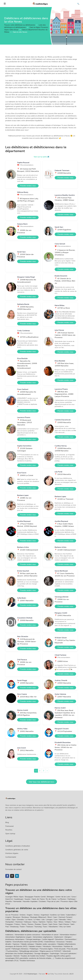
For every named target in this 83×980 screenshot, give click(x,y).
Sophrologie (54, 953)
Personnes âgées (46, 949)
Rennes (30, 924)
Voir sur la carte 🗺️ (41, 157)
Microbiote (47, 946)
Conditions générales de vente (16, 849)
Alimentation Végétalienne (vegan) (18, 937)
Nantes (49, 922)
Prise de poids (72, 949)
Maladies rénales (35, 946)
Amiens (22, 915)
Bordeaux (25, 917)
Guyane (27, 899)
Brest (50, 917)
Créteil (7, 919)
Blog (7, 822)
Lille (43, 919)
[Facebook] (7, 876)
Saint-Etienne (64, 924)
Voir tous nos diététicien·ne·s (41, 782)
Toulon (22, 926)
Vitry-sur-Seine (65, 926)
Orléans (68, 922)
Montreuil (18, 922)
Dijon (14, 919)
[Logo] (40, 3)
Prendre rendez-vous (28, 186)
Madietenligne (32, 974)
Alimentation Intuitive (68, 934)
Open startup (10, 833)
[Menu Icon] (5, 4)
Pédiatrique (34, 949)
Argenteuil (45, 915)
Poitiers (17, 924)
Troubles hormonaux (27, 960)
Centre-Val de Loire (62, 897)
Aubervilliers (71, 915)
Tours (45, 926)
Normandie (17, 901)
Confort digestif (48, 939)
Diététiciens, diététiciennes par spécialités (30, 931)
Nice (55, 922)
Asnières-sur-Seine (57, 915)
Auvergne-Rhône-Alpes (14, 897)
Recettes (8, 830)
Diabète (8, 942)
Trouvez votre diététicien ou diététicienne (19, 25)
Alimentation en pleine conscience (27, 934)
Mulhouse (27, 922)
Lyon (55, 919)
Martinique (71, 899)
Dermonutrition (70, 939)
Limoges (49, 919)
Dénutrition (59, 939)
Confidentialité (10, 857)
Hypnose (16, 944)
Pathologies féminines (20, 949)
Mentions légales (11, 853)
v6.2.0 (71, 974)
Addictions (9, 934)
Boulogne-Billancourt (38, 917)
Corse (73, 897)
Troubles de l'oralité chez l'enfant (33, 956)
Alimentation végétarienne (43, 937)
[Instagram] (12, 876)
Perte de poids (59, 949)
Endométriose (49, 942)
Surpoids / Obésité (12, 956)
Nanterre (42, 922)
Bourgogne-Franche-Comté (35, 897)
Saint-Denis (53, 924)
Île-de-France (51, 899)
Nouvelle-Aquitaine (30, 901)
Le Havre (28, 919)
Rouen (44, 924)
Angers (29, 915)
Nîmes (60, 922)
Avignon (8, 917)
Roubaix (38, 924)
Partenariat (9, 826)
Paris (74, 922)
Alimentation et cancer (50, 934)
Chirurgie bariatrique (33, 939)
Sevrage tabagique (41, 953)
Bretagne (50, 897)
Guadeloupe (18, 899)
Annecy (36, 915)
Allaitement (58, 937)
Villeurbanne (53, 926)
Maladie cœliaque (27, 944)
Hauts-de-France (38, 899)
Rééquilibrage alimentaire (28, 951)
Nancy (35, 922)
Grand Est (9, 899)
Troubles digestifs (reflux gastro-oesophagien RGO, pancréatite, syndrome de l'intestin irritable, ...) (38, 957)
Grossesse (60, 942)
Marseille (62, 919)
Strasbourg (14, 926)
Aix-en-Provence (11, 915)
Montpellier (9, 922)
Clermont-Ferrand (65, 917)
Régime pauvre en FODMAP (50, 951)
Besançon (16, 917)
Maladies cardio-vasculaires (45, 944)
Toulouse (29, 926)
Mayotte (8, 901)
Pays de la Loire (53, 901)
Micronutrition (57, 946)
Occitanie (42, 901)
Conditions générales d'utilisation (17, 846)
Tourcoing (38, 926)
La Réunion (62, 899)
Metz (69, 919)
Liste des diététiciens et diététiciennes (25, 26)
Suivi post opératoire (68, 953)
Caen (55, 917)
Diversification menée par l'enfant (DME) (28, 942)
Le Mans (37, 919)
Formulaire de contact (13, 869)
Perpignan (9, 924)
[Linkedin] (17, 876)
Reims (24, 924)
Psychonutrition (12, 951)
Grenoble (20, 919)
